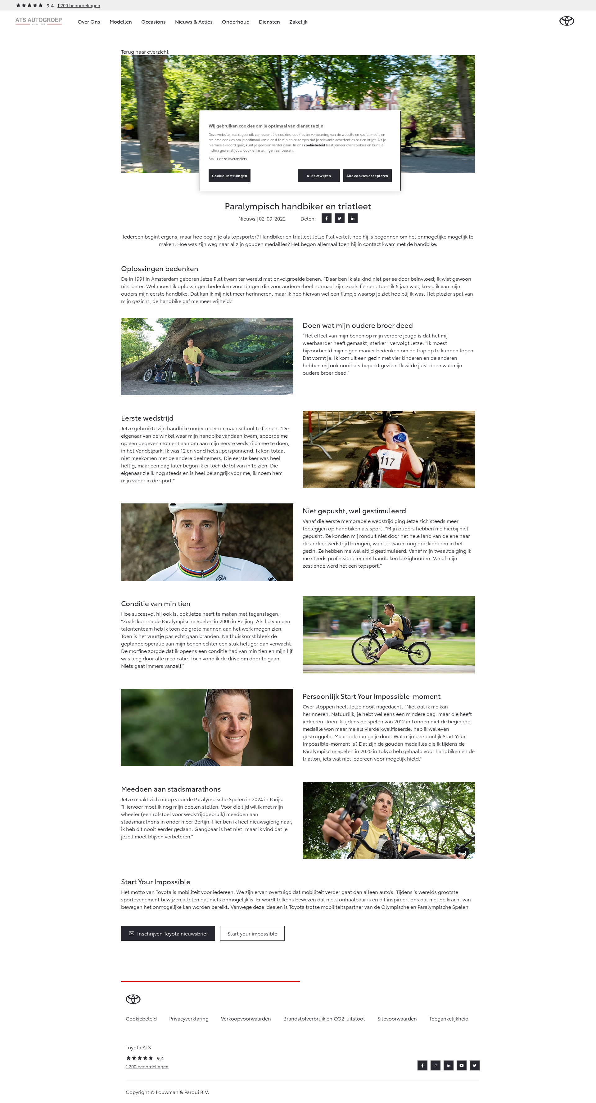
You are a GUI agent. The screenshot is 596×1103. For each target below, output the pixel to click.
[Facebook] (327, 218)
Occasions (153, 21)
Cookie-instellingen (229, 175)
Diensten (269, 21)
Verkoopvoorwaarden (246, 1018)
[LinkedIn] (353, 218)
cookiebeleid (314, 144)
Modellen (121, 21)
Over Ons (89, 21)
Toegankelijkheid (448, 1018)
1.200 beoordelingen (78, 5)
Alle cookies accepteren (367, 175)
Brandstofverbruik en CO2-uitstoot (324, 1018)
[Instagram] (435, 1065)
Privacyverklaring (189, 1018)
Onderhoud (236, 21)
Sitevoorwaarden (397, 1018)
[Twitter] (340, 218)
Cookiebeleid (141, 1018)
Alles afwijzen (319, 175)
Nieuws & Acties (194, 21)
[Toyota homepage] (566, 21)
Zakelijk (298, 21)
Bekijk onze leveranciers (228, 158)
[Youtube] (462, 1065)
